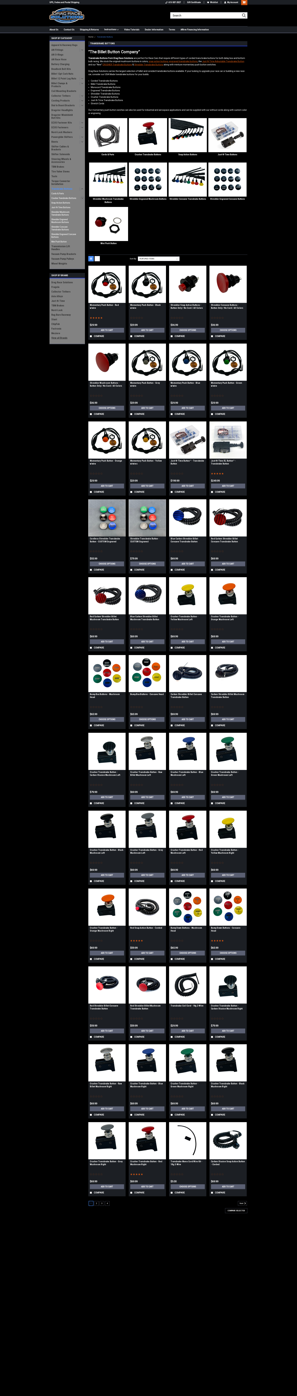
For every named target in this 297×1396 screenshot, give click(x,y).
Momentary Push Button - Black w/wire (145, 306)
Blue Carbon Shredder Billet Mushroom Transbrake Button (144, 618)
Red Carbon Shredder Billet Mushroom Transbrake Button (104, 618)
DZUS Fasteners (59, 127)
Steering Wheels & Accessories (61, 160)
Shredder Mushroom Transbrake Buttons (60, 213)
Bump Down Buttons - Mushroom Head (186, 929)
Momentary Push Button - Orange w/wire (106, 462)
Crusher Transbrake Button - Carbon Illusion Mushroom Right (227, 1007)
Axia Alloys (57, 296)
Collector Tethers (61, 95)
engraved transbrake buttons (183, 61)
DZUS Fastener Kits (61, 122)
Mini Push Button (59, 241)
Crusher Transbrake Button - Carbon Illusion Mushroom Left (105, 773)
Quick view (107, 300)
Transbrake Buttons (61, 188)
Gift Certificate (194, 2)
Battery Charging (60, 64)
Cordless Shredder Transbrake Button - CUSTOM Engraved (105, 540)
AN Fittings (57, 49)
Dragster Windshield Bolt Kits (62, 116)
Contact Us (69, 29)
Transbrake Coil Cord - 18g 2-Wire (187, 1005)
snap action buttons (158, 61)
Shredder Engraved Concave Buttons (63, 235)
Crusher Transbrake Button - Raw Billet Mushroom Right (106, 1085)
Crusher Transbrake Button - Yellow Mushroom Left (184, 618)
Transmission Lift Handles (60, 248)
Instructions (110, 29)
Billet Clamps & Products (59, 85)
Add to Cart (107, 330)
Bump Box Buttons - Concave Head (147, 694)
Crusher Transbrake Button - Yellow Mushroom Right (225, 851)
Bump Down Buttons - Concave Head (225, 929)
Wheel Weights (59, 263)
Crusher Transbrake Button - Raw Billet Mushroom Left (146, 773)
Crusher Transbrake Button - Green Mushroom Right (184, 1085)
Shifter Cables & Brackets (60, 148)
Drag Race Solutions (62, 282)
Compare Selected (236, 1211)
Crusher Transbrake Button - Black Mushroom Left (106, 851)
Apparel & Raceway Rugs (64, 45)
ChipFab (55, 324)
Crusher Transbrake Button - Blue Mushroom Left (187, 773)
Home (90, 37)
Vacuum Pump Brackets (63, 254)
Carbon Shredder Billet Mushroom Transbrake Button (227, 695)
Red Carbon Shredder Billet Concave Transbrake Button (224, 540)
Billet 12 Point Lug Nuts (63, 78)
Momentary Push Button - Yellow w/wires (146, 462)
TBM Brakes (57, 166)
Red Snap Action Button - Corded (146, 928)
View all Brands (59, 337)
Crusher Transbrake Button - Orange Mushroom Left (225, 618)
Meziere (55, 333)
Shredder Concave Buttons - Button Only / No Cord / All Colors (227, 306)
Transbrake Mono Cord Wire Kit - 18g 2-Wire (186, 1163)
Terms (172, 29)
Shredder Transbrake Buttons (148, 64)
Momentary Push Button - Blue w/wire (185, 384)
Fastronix (56, 328)
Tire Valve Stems (60, 171)
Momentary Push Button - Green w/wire (226, 384)
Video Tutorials (131, 29)
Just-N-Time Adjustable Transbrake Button (223, 61)
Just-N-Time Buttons (60, 207)
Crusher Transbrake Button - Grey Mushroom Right (106, 1163)
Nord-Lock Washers (61, 132)
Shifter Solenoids (60, 154)
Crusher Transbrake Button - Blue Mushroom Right (146, 1085)
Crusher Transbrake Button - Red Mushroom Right (146, 1163)
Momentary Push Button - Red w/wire (104, 306)
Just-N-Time (58, 300)
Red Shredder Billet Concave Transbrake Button (104, 1007)
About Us (54, 29)
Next (242, 1203)
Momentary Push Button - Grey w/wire (145, 384)
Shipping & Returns (89, 29)
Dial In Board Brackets (63, 105)
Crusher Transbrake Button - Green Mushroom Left (225, 773)
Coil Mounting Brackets (63, 91)
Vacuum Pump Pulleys (62, 258)
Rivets (54, 141)
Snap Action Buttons (60, 202)
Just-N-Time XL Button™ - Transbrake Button (223, 462)
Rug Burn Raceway (61, 314)
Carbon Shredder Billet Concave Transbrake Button (186, 695)
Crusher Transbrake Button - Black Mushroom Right (227, 1085)
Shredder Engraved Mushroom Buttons (60, 221)
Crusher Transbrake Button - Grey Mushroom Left (146, 851)
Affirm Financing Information (195, 29)
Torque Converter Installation (60, 183)
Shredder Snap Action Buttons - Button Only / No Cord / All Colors (187, 306)
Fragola (55, 287)
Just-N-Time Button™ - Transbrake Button (187, 462)
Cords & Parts (57, 193)
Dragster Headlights (62, 110)
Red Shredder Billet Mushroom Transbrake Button (145, 1007)
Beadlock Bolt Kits (61, 69)
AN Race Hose (59, 59)
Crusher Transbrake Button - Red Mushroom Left (187, 851)
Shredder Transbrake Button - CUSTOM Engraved (144, 540)
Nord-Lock (56, 310)
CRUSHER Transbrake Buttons (117, 64)
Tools (54, 176)
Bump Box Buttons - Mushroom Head (105, 695)
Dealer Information (154, 29)
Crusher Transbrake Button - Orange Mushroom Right (104, 929)
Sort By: (133, 259)
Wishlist (214, 2)
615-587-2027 (174, 2)
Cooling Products (60, 100)
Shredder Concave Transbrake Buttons (60, 228)
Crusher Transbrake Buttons (63, 198)
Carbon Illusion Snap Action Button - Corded (228, 1163)
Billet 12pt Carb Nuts (62, 73)
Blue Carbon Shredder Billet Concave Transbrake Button (184, 540)
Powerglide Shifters (62, 137)
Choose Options (187, 330)
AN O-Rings (57, 54)
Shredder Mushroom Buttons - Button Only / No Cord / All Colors (106, 384)
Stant (54, 319)
